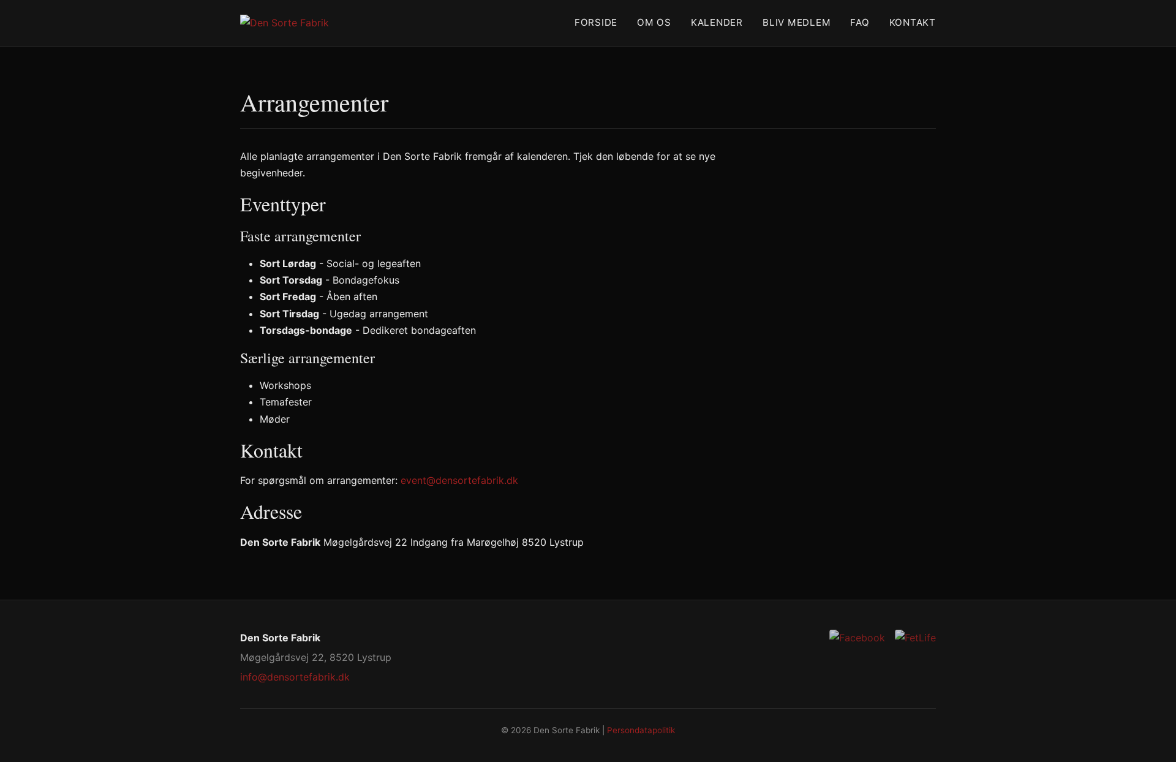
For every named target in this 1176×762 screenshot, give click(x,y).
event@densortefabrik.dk (459, 480)
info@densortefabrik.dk (295, 677)
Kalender (717, 22)
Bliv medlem (797, 22)
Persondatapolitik (641, 730)
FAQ (859, 22)
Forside (596, 22)
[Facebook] (857, 638)
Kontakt (912, 22)
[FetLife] (915, 638)
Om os (654, 22)
